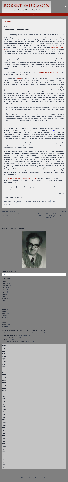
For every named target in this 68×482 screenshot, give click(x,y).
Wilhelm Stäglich (8, 204)
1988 (4, 425)
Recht (3, 315)
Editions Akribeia (8, 337)
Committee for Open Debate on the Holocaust (17, 333)
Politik (3, 311)
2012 (4, 361)
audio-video (5, 281)
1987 (3, 428)
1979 (3, 449)
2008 (4, 372)
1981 (3, 444)
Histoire (6, 24)
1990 (4, 420)
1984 (4, 436)
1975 (3, 459)
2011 (3, 364)
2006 (4, 377)
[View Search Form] (34, 14)
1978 (3, 452)
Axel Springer (7, 201)
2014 (4, 356)
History (4, 290)
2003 (4, 385)
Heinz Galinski (28, 201)
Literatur (4, 300)
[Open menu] (65, 7)
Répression (54, 201)
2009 (4, 369)
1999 (4, 396)
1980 (4, 446)
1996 (4, 404)
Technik (4, 322)
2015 (4, 354)
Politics (4, 309)
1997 (3, 401)
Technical (4, 320)
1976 (3, 457)
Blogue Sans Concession (11, 335)
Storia (3, 317)
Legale (3, 296)
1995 (4, 406)
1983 (4, 438)
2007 (4, 375)
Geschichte (5, 285)
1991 (3, 417)
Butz (14, 201)
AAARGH (6, 339)
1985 (4, 433)
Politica (4, 307)
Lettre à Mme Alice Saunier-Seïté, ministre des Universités (15, 214)
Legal (3, 292)
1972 (3, 467)
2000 (4, 393)
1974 (3, 462)
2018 (4, 346)
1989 (4, 422)
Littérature (5, 305)
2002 (4, 388)
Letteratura (5, 298)
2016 (4, 351)
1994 (4, 409)
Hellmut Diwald (36, 201)
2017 (4, 348)
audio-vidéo (5, 283)
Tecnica (4, 326)
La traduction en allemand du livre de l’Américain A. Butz (22, 178)
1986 (4, 430)
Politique (4, 313)
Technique (4, 324)
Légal (10, 24)
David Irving (19, 78)
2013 (4, 359)
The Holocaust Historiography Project (15, 341)
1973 (3, 465)
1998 (4, 399)
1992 (4, 414)
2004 (4, 383)
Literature (4, 302)
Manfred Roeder (46, 201)
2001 (4, 391)
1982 (4, 441)
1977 (3, 454)
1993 (4, 412)
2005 (4, 380)
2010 (4, 367)
